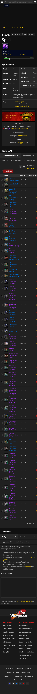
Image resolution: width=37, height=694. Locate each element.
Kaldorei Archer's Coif (13, 331)
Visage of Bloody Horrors (14, 180)
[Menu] (2, 2)
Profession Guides (8, 639)
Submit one (22, 136)
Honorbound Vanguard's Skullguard (13, 448)
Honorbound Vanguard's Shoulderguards (14, 257)
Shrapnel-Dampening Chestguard (12, 191)
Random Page (8, 676)
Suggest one (22, 142)
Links (32, 34)
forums (28, 567)
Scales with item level (22, 106)
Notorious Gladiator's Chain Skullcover (12, 399)
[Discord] (9, 683)
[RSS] (27, 683)
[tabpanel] (18, 345)
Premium (18, 676)
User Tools (19, 668)
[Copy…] (20, 166)
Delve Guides (7, 629)
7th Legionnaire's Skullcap (13, 197)
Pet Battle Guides (25, 645)
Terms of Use (18, 680)
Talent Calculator (8, 645)
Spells (13, 28)
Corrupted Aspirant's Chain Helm (12, 504)
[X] (13, 683)
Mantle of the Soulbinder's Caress (13, 355)
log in (18, 601)
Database (7, 28)
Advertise (10, 672)
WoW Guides (7, 622)
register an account (26, 601)
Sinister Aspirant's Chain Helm (12, 312)
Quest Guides (24, 639)
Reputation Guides (25, 642)
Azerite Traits (21, 28)
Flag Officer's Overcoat (13, 361)
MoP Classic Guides (26, 622)
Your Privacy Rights (23, 672)
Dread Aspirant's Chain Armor (13, 225)
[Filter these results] (23, 166)
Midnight (5, 652)
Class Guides (6, 625)
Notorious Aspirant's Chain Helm (12, 416)
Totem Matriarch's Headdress (12, 239)
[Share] (35, 2)
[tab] (10, 155)
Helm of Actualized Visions (12, 517)
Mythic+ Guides (7, 635)
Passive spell (19, 102)
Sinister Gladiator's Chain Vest (12, 337)
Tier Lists (5, 649)
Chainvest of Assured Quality (14, 245)
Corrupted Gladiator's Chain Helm (12, 455)
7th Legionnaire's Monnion (13, 264)
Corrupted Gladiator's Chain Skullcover (12, 487)
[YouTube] (23, 683)
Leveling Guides (8, 632)
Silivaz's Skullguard (12, 429)
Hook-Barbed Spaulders (13, 185)
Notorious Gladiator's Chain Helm (12, 367)
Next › (28, 168)
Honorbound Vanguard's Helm (13, 204)
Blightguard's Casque (13, 325)
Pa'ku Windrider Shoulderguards (14, 275)
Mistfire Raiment (11, 349)
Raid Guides (6, 642)
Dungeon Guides (25, 632)
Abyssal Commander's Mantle (13, 435)
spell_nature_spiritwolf (19, 129)
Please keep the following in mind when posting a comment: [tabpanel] (18, 574)
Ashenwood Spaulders (13, 270)
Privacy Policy (28, 676)
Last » (33, 168)
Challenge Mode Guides (27, 652)
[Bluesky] (16, 683)
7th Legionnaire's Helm (13, 442)
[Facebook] (20, 683)
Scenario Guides (25, 649)
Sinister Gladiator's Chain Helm (12, 281)
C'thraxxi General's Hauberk (12, 251)
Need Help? (10, 668)
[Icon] (5, 46)
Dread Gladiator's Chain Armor (13, 211)
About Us (28, 668)
